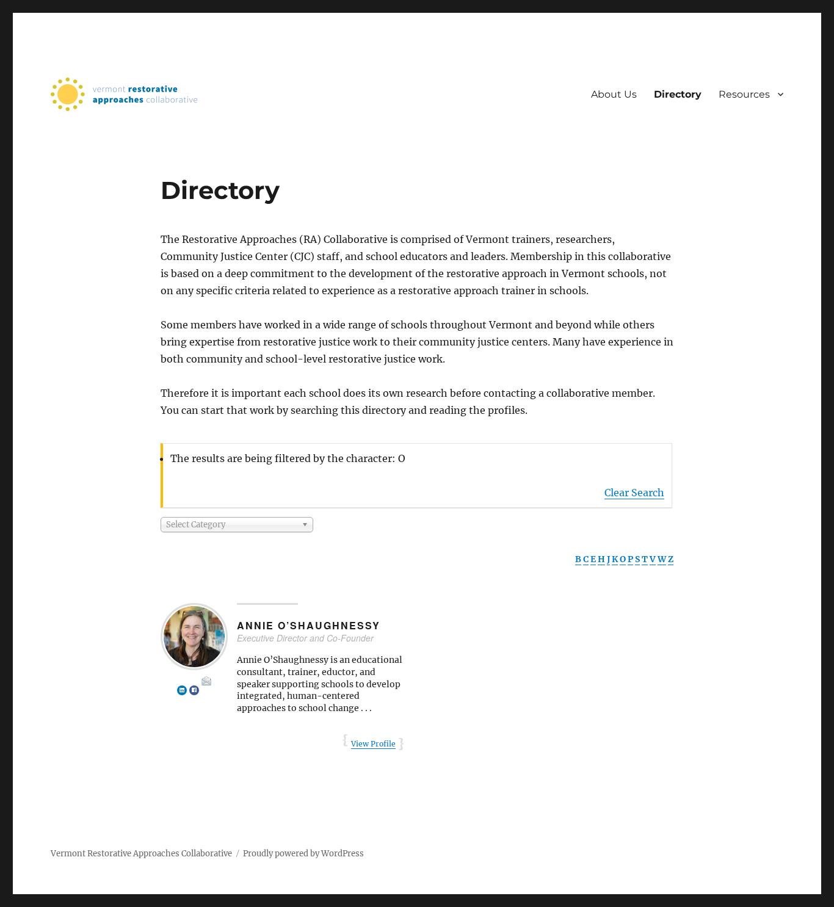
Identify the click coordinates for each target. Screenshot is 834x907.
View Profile (373, 743)
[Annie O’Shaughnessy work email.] (206, 681)
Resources (744, 94)
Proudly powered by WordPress (303, 853)
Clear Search (634, 492)
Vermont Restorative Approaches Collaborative (141, 853)
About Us (614, 94)
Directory (678, 94)
